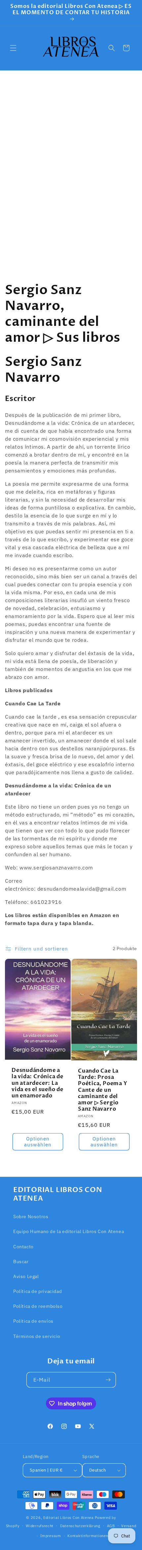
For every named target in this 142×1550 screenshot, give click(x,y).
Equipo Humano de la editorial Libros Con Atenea (68, 1231)
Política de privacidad (37, 1291)
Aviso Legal (26, 1276)
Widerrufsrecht (39, 1526)
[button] (13, 48)
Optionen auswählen (38, 1141)
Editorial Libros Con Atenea (68, 1517)
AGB (111, 1526)
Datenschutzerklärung (80, 1526)
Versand (128, 1526)
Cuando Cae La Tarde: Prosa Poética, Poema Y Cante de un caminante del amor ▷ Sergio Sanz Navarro (102, 1090)
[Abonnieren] (108, 1380)
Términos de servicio (36, 1336)
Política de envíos (33, 1321)
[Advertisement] (71, 170)
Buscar (21, 1261)
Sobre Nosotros (30, 1216)
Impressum (50, 1535)
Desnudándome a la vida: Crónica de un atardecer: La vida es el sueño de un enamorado (37, 1083)
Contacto (23, 1247)
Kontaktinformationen (87, 1535)
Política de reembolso (38, 1306)
